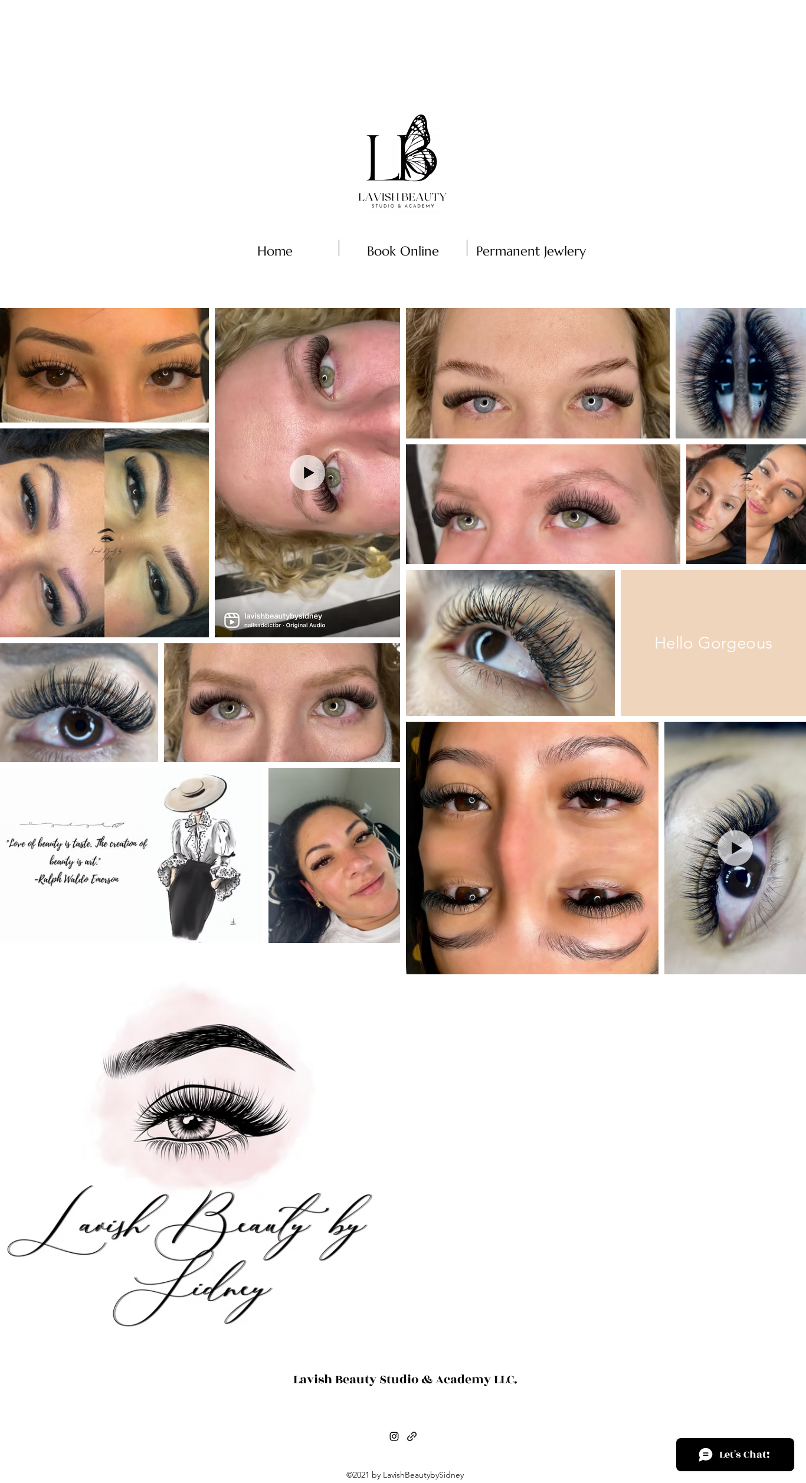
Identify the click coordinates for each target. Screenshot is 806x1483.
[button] (673, 252)
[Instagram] (394, 1436)
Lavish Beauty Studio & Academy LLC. (405, 1379)
